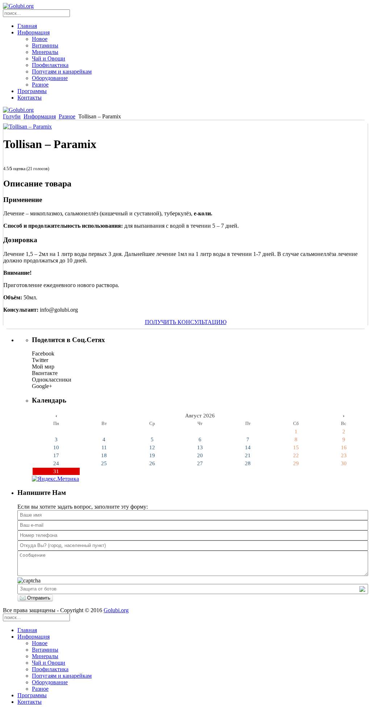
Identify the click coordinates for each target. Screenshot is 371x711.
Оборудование (50, 78)
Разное (40, 84)
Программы (32, 91)
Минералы (45, 52)
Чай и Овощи (48, 58)
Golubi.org (116, 610)
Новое (39, 39)
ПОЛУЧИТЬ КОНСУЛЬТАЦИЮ (185, 322)
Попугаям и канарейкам (62, 71)
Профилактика (50, 65)
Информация (33, 32)
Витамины (45, 45)
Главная (27, 26)
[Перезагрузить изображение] (362, 589)
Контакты (29, 97)
